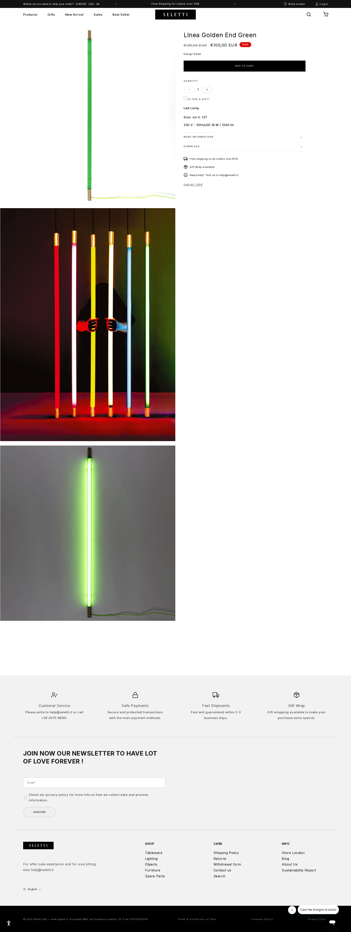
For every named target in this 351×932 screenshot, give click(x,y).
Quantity (191, 80)
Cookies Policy (262, 919)
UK (98, 3)
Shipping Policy (226, 853)
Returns (219, 859)
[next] (235, 4)
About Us (290, 864)
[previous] (116, 4)
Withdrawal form (227, 864)
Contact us (222, 870)
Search (219, 876)
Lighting (151, 859)
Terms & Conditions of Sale (197, 919)
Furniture (152, 870)
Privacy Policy (318, 919)
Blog (285, 859)
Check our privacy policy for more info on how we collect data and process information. (88, 797)
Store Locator (293, 853)
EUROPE (81, 3)
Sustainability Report (299, 870)
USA (91, 3)
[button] (308, 14)
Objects (151, 864)
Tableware (153, 853)
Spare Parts (155, 876)
